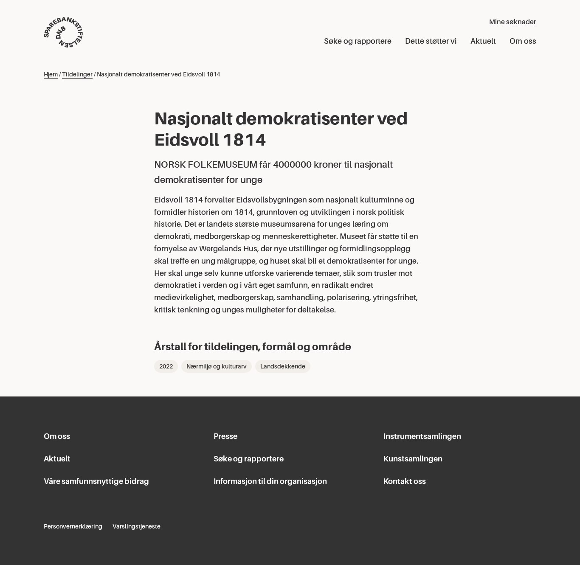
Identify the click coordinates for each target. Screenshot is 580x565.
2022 (166, 366)
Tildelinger (77, 74)
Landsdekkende (282, 366)
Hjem (51, 74)
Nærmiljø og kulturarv (216, 366)
